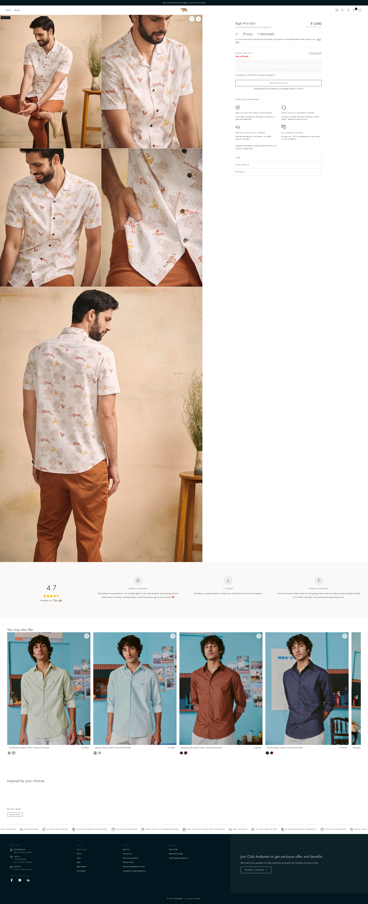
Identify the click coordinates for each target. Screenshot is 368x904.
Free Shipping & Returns (178, 858)
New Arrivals (82, 849)
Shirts (79, 854)
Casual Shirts (15, 814)
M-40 (264, 63)
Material (240, 172)
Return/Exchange (176, 854)
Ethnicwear (81, 871)
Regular (284, 70)
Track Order (173, 849)
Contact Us (127, 854)
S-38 (246, 63)
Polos (79, 858)
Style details (242, 165)
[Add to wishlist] (191, 18)
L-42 (281, 63)
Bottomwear (81, 866)
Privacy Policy (128, 862)
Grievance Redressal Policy (134, 866)
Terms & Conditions (131, 858)
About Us (126, 849)
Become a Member (254, 870)
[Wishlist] (354, 10)
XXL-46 (316, 63)
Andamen (179, 898)
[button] (8, 10)
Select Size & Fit (279, 83)
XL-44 (298, 63)
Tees (78, 862)
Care (237, 158)
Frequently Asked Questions (134, 871)
